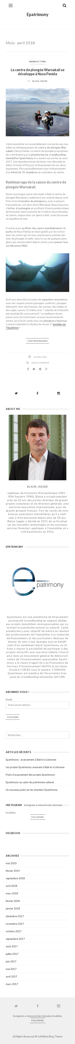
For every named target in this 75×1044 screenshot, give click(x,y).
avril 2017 (11, 976)
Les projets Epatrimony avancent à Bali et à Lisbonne (35, 767)
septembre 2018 (15, 878)
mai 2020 (11, 863)
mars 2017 (12, 984)
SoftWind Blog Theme (50, 1036)
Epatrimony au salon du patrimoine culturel (30, 782)
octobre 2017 (14, 931)
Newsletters (37, 61)
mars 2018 (12, 893)
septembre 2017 (15, 938)
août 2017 (12, 946)
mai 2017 (11, 969)
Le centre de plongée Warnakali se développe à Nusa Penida (37, 72)
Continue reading (37, 341)
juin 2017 (11, 961)
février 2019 (13, 870)
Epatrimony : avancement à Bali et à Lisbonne (31, 759)
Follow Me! (37, 817)
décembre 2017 (15, 916)
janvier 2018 (13, 908)
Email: (9, 699)
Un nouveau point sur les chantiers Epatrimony (32, 789)
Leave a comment (40, 363)
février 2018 (13, 900)
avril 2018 (11, 885)
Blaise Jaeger (39, 81)
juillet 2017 (12, 953)
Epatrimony (37, 14)
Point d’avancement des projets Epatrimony (30, 774)
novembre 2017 (15, 923)
